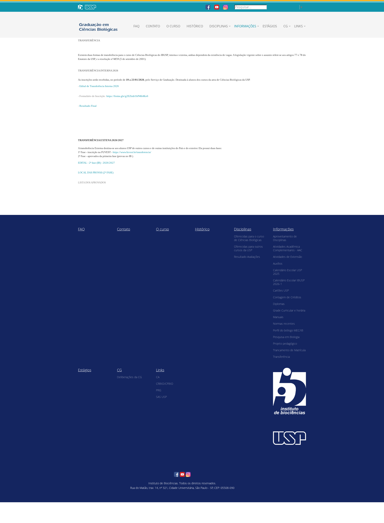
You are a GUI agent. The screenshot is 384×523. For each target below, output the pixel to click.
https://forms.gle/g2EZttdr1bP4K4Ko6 (127, 96)
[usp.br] (289, 438)
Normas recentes (284, 323)
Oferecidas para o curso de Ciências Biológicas (249, 238)
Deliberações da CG (129, 377)
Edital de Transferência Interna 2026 (99, 86)
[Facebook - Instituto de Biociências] (207, 6)
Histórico (195, 26)
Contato (153, 26)
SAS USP (161, 397)
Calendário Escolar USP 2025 (287, 272)
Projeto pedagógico (285, 343)
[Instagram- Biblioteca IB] (225, 6)
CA (157, 377)
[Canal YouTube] (216, 6)
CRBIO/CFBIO (164, 384)
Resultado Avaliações (247, 257)
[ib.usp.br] (289, 390)
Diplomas (279, 304)
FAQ (136, 26)
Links (298, 26)
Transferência (281, 357)
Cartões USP (281, 290)
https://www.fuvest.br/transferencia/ (132, 152)
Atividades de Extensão (287, 257)
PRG (158, 390)
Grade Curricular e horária (289, 310)
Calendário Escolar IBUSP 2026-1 (289, 282)
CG (285, 26)
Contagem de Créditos (287, 297)
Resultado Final (88, 105)
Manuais (278, 317)
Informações (245, 26)
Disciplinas (218, 26)
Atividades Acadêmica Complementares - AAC (287, 248)
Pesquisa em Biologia (286, 337)
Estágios (270, 26)
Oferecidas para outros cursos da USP (248, 248)
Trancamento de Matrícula (289, 350)
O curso (173, 26)
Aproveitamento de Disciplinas (285, 238)
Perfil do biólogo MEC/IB (288, 330)
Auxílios (277, 263)
